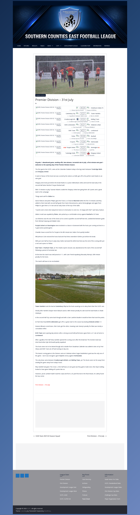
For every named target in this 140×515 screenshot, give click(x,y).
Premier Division (40, 95)
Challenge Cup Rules (111, 495)
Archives (84, 483)
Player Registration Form (112, 499)
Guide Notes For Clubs (112, 479)
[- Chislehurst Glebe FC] (70, 109)
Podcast (84, 495)
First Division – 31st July (42, 385)
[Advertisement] (70, 414)
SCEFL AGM (63, 495)
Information (97, 46)
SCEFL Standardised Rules (113, 483)
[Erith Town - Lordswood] (70, 131)
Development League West (68, 491)
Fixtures (26, 46)
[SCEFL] (70, 7)
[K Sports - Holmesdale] (70, 143)
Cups (57, 46)
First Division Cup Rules (112, 491)
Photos (84, 491)
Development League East (68, 487)
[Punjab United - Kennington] (70, 148)
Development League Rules (113, 487)
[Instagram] (27, 475)
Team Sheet (86, 499)
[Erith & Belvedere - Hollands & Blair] (70, 126)
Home (19, 46)
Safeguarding (86, 487)
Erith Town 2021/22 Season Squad (48, 436)
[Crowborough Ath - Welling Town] (70, 120)
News (49, 46)
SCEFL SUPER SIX (65, 499)
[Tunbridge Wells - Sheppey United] (70, 154)
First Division (64, 483)
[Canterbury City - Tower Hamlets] (70, 114)
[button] (52, 46)
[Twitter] (22, 475)
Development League (71, 46)
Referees (107, 46)
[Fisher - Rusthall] (70, 137)
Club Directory (85, 46)
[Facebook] (18, 475)
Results (34, 46)
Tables (42, 46)
